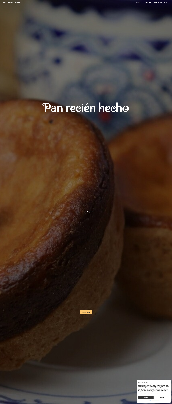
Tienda (4, 2)
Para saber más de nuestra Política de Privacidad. (148, 394)
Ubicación (10, 2)
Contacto (17, 2)
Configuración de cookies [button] (154, 400)
